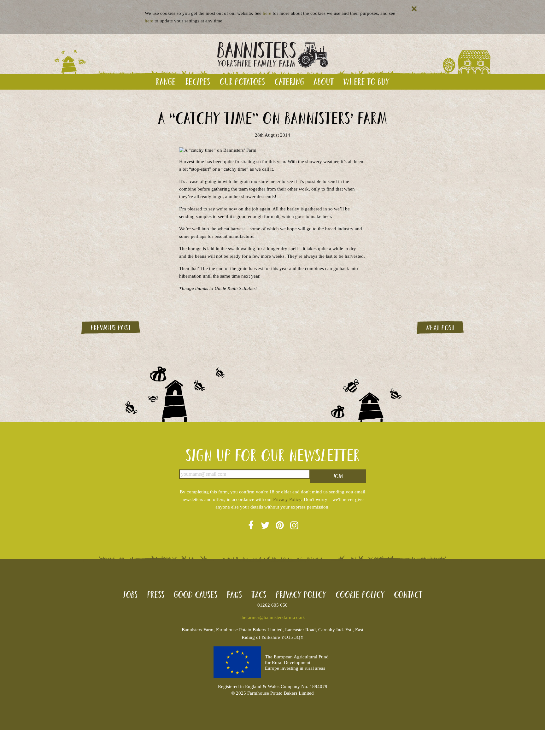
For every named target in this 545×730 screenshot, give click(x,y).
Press (155, 594)
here (267, 13)
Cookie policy (360, 594)
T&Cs (258, 594)
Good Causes (195, 594)
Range (166, 81)
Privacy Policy (287, 499)
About (324, 81)
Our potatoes (242, 81)
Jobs (130, 594)
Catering (289, 81)
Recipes (197, 81)
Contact (408, 594)
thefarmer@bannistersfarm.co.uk (272, 617)
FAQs (234, 594)
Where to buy (366, 81)
